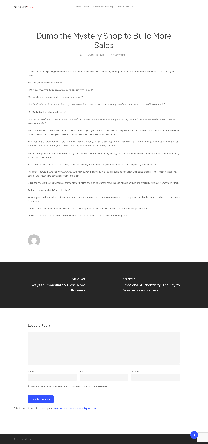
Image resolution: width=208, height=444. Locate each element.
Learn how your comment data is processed (75, 408)
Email (83, 371)
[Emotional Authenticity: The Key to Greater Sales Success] (156, 285)
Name (32, 371)
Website (135, 371)
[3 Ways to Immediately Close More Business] (52, 285)
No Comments (118, 54)
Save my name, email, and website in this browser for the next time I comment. (70, 386)
